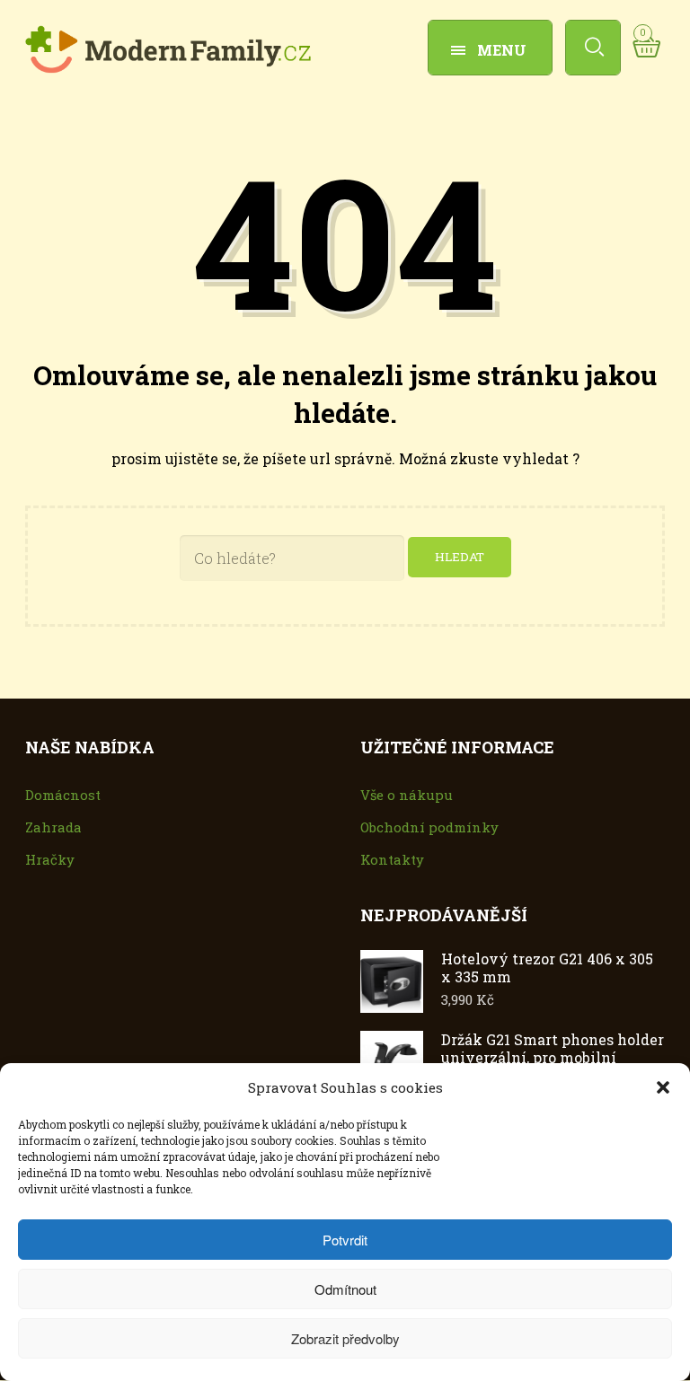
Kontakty (392, 859)
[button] (663, 1087)
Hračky (50, 859)
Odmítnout (345, 1289)
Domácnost (63, 795)
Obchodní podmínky (429, 827)
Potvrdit (345, 1239)
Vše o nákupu (406, 795)
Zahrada (53, 827)
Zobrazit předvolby (345, 1338)
